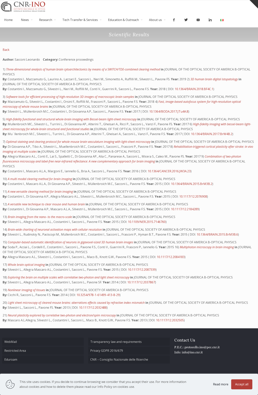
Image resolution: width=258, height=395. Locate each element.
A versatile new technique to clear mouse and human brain (47, 204)
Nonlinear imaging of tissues (27, 290)
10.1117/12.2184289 (185, 209)
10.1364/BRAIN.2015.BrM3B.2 (191, 184)
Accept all (241, 384)
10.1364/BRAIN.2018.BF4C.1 (194, 89)
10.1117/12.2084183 (171, 257)
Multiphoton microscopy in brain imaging (207, 247)
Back (6, 50)
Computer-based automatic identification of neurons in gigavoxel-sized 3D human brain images (71, 242)
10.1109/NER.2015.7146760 (147, 222)
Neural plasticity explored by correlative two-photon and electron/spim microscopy (62, 315)
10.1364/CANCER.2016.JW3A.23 (169, 171)
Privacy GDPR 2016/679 (106, 351)
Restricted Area (15, 351)
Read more (220, 384)
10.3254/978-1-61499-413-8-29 (98, 295)
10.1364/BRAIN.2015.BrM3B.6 (217, 234)
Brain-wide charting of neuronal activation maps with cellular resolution (55, 229)
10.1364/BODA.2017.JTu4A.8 (168, 111)
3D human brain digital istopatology (214, 79)
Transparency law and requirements (116, 342)
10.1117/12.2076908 (193, 196)
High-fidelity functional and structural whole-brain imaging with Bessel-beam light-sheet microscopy (71, 119)
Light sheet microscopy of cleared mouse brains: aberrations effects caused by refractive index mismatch (76, 303)
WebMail (10, 342)
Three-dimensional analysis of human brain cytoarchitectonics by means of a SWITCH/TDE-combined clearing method (83, 69)
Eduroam (10, 359)
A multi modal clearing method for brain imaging (40, 179)
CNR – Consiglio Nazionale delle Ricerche (119, 359)
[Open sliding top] (254, 4)
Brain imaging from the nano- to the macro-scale (40, 217)
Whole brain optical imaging (27, 265)
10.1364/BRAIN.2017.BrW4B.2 (211, 134)
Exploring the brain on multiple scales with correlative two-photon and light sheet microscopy (69, 277)
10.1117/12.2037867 (141, 282)
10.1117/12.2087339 (142, 269)
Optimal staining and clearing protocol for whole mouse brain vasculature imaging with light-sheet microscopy (78, 142)
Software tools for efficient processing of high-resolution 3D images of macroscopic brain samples (70, 97)
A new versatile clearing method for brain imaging (41, 191)
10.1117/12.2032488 (93, 307)
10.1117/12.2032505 (170, 320)
